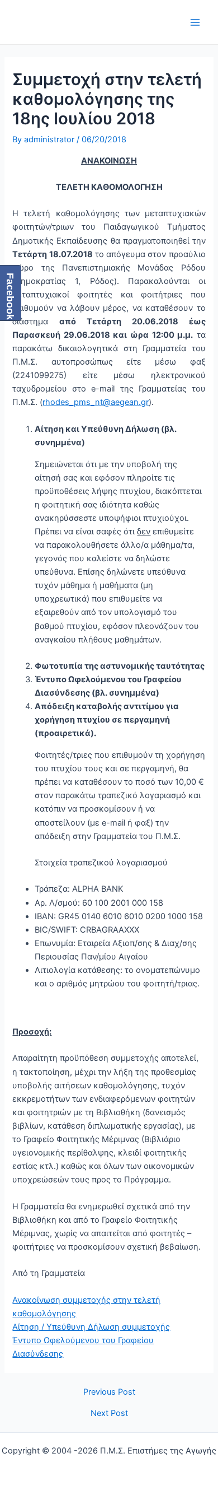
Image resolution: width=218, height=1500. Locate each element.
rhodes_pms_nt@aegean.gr (95, 402)
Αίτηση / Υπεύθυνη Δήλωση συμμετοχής (91, 1327)
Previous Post (109, 1392)
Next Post (109, 1413)
